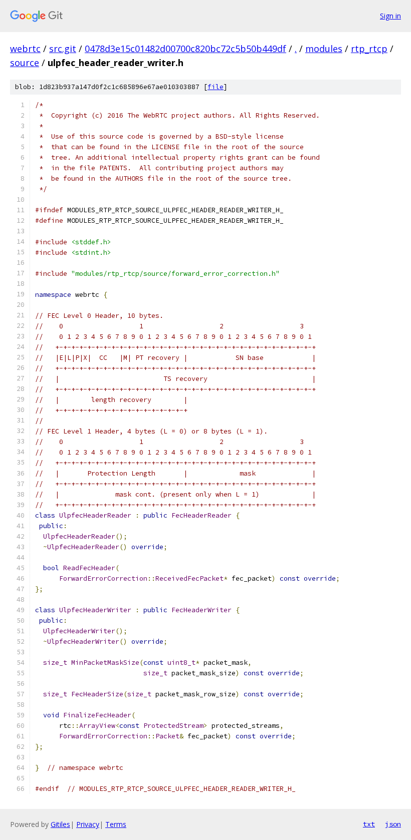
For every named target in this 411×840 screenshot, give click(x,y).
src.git (62, 49)
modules (323, 49)
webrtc (25, 49)
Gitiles (60, 824)
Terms (115, 824)
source (24, 63)
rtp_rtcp (369, 49)
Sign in (390, 16)
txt (369, 823)
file (216, 87)
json (393, 823)
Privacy (87, 824)
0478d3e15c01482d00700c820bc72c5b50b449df (185, 49)
